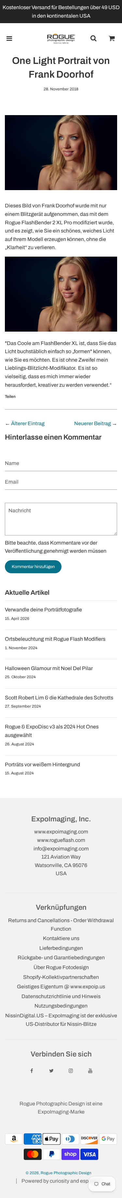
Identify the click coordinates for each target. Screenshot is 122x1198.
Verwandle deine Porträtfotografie (43, 609)
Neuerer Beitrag (92, 423)
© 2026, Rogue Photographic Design (58, 1173)
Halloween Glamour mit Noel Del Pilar (49, 668)
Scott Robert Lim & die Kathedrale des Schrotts (59, 697)
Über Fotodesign (61, 967)
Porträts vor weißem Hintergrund (42, 764)
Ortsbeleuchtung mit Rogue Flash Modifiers (55, 639)
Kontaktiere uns (61, 938)
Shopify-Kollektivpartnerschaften (61, 977)
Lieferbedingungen (61, 948)
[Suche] (93, 38)
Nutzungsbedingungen (61, 1006)
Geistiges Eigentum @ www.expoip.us (61, 986)
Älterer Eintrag (28, 423)
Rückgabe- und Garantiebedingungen (61, 957)
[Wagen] (112, 38)
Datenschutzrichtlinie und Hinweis (61, 996)
